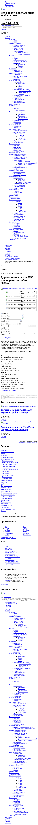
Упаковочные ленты (15, 200)
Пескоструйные (18, 142)
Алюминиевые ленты (15, 44)
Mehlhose (26, 530)
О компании (8, 245)
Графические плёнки (15, 73)
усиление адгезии (10, 551)
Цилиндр (20, 66)
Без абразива (18, 160)
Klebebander (9, 533)
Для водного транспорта (25, 164)
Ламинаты (17, 79)
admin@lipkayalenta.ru (7, 26)
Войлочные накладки (20, 60)
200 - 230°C (21, 138)
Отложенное (9, 5)
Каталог (7, 38)
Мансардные (17, 150)
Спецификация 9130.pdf (8, 390)
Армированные (18, 49)
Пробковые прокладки (20, 61)
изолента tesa (9, 549)
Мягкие (16, 231)
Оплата (7, 248)
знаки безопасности (11, 555)
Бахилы (16, 194)
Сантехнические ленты (16, 170)
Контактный (17, 123)
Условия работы (10, 602)
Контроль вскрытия (19, 216)
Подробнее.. (4, 584)
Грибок (16, 128)
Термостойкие (18, 133)
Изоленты (12, 105)
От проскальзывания (20, 238)
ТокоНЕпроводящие (24, 54)
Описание (8, 337)
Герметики (12, 69)
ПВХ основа (17, 98)
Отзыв (7, 338)
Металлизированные (20, 45)
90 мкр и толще (18, 48)
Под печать (17, 74)
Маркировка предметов (21, 183)
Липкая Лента (7, 597)
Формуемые (17, 166)
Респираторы (18, 192)
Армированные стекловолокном (23, 727)
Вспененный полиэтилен (21, 89)
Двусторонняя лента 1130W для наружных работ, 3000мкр (17, 428)
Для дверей (17, 147)
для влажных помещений (12, 563)
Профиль (16, 169)
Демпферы (17, 63)
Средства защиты (14, 189)
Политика (8, 605)
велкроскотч (8, 548)
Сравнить (4, 419)
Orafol (7, 528)
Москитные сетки (14, 144)
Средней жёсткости (19, 232)
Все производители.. (8, 538)
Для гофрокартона (19, 235)
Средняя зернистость (20, 157)
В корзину (32, 326)
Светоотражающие (19, 185)
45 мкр (20, 207)
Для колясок (17, 148)
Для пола (16, 77)
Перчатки (16, 191)
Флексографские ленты (16, 229)
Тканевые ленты (14, 197)
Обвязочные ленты (15, 153)
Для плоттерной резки (20, 76)
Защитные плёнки (6, 480)
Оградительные (18, 188)
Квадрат (16, 58)
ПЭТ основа (17, 97)
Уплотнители (13, 222)
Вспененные (17, 228)
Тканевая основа (19, 101)
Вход (6, 2)
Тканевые (16, 108)
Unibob (7, 530)
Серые (20, 85)
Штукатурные (18, 141)
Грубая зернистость (20, 158)
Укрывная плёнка (14, 198)
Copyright (8, 606)
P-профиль (17, 225)
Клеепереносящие (19, 102)
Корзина (3, 29)
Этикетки (12, 239)
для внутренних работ (24, 91)
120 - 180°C (21, 136)
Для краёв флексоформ (21, 237)
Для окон (16, 145)
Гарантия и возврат (11, 603)
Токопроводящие (23, 52)
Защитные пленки (14, 104)
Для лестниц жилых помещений (27, 163)
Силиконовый (18, 72)
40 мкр (20, 204)
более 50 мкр (22, 211)
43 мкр (20, 206)
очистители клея (10, 554)
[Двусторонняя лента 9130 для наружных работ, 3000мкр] (21, 292)
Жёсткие (16, 234)
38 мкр (20, 203)
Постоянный (21, 116)
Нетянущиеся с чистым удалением (24, 728)
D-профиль (17, 226)
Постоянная (21, 181)
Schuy (25, 531)
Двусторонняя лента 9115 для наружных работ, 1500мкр (16, 411)
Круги (15, 42)
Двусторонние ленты (15, 80)
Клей (10, 111)
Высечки (11, 55)
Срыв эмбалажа (18, 217)
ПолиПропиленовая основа (22, 95)
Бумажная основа (19, 214)
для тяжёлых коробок (11, 561)
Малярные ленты (14, 129)
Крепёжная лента (19, 151)
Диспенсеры (17, 220)
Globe (7, 535)
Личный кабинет (10, 3)
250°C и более (22, 139)
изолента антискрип (11, 552)
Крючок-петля (18, 126)
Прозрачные (21, 83)
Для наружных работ (20, 132)
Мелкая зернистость (20, 155)
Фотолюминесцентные (20, 167)
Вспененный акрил (19, 82)
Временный (21, 114)
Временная (21, 179)
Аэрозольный (18, 113)
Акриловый (17, 70)
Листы (15, 41)
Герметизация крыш (20, 175)
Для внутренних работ (20, 130)
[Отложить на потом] (2, 328)
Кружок (16, 57)
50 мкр (20, 210)
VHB (6, 546)
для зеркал (21, 94)
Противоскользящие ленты (17, 154)
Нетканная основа (19, 100)
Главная (7, 36)
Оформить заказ (10, 6)
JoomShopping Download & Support (28, 442)
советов (26, 394)
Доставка (8, 249)
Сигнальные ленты (15, 176)
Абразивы (12, 39)
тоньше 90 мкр (18, 46)
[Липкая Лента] (19, 9)
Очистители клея (23, 119)
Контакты (8, 251)
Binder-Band (27, 535)
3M (6, 527)
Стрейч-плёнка (13, 195)
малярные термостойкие (12, 557)
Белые (20, 88)
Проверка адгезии (19, 219)
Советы (7, 246)
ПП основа (17, 201)
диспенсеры (8, 558)
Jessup (25, 528)
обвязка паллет (9, 560)
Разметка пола (18, 178)
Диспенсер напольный (24, 182)
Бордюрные (17, 173)
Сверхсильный (22, 117)
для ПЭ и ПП (9, 564)
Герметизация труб (19, 172)
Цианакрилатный (19, 120)
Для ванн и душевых (24, 161)
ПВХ (15, 107)
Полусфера (21, 64)
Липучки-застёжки (14, 125)
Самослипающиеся (19, 110)
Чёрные (20, 86)
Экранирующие (18, 51)
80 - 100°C (21, 135)
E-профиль (17, 223)
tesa (24, 527)
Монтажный (17, 122)
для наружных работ (24, 92)
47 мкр (20, 209)
